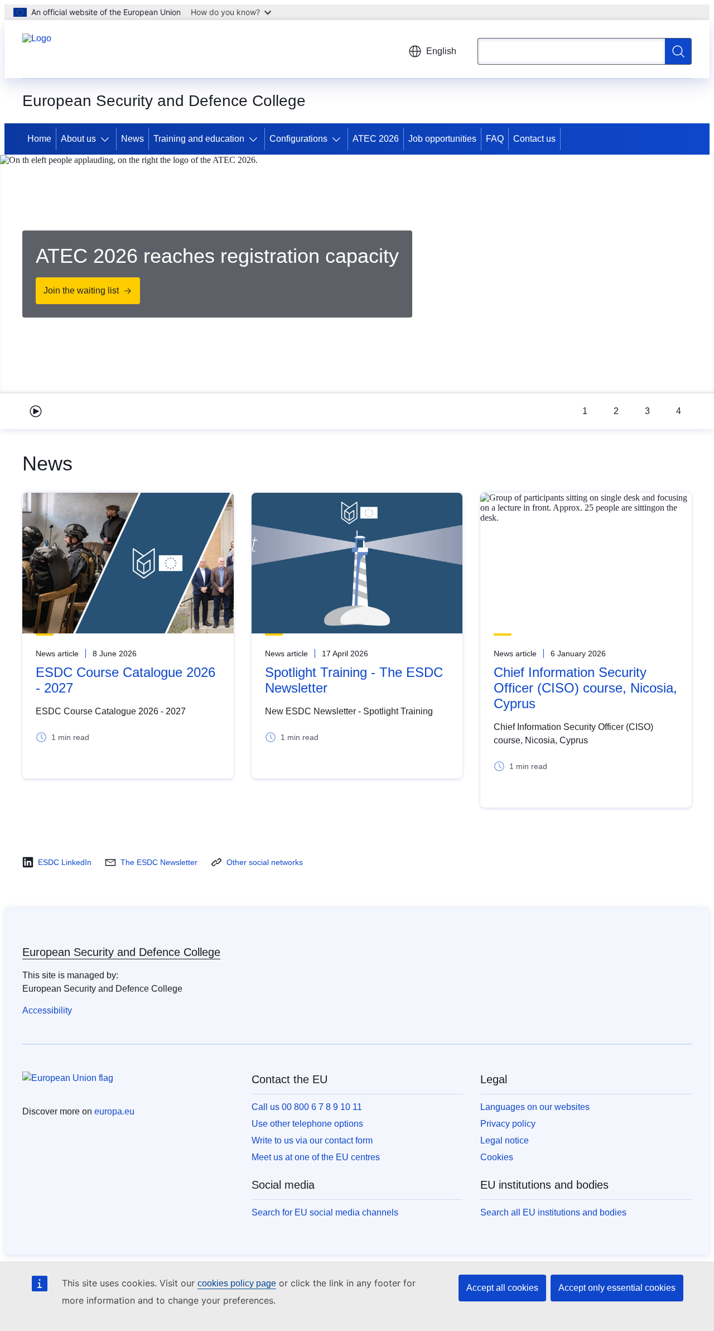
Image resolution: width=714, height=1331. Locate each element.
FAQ (495, 138)
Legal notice (504, 1140)
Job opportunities (442, 138)
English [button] (441, 51)
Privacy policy (508, 1123)
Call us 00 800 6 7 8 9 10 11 (307, 1107)
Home (39, 138)
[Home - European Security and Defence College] (36, 49)
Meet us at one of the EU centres (316, 1157)
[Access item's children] (107, 139)
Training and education (198, 138)
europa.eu (114, 1111)
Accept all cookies (502, 1287)
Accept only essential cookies (617, 1287)
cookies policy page (236, 1283)
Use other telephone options (307, 1123)
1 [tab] (584, 411)
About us (78, 138)
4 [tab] (678, 411)
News (132, 138)
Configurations (298, 138)
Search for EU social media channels (325, 1212)
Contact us (534, 138)
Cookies (496, 1157)
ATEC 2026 (376, 138)
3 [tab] (647, 411)
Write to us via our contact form (312, 1140)
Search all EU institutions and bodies (553, 1212)
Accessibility (47, 1010)
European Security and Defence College (121, 952)
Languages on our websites (535, 1107)
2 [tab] (616, 411)
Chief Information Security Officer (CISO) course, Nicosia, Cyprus (585, 688)
